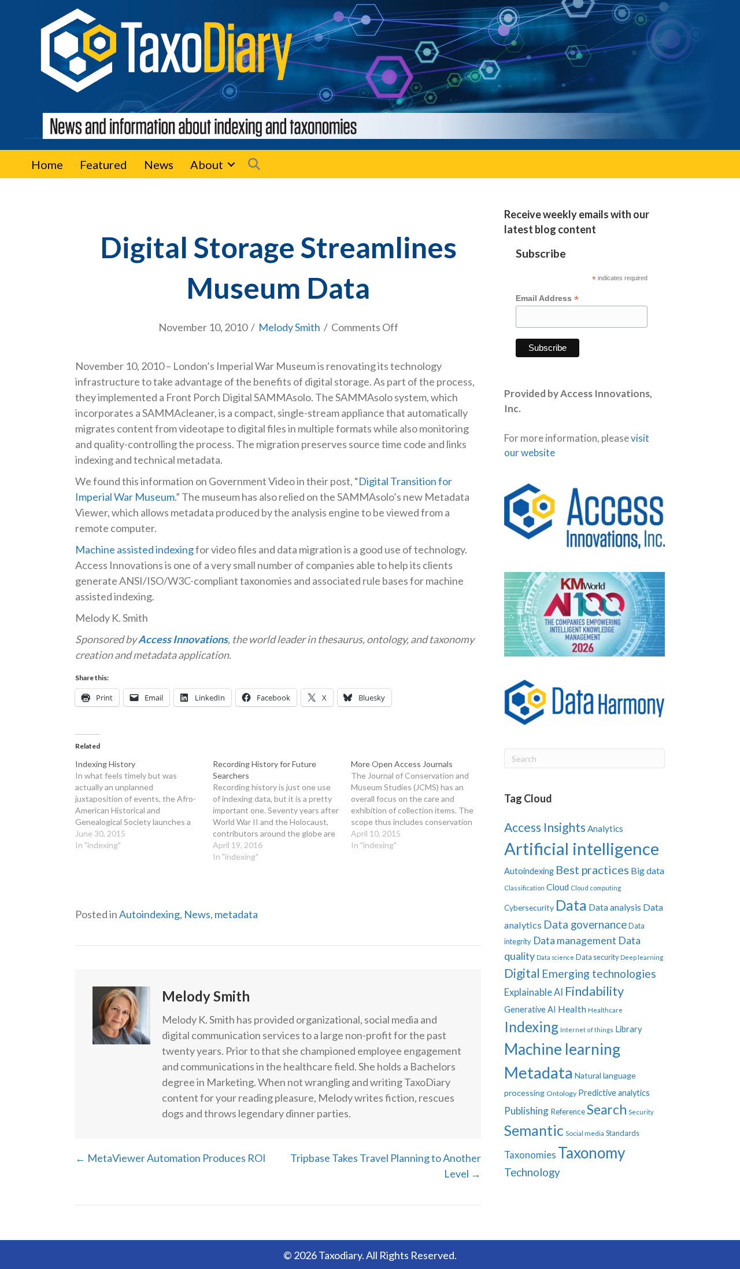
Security (641, 1112)
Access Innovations (183, 639)
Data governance (585, 924)
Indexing (531, 1026)
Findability (594, 991)
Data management (574, 940)
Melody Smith (289, 327)
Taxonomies (530, 1155)
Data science (555, 957)
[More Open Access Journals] (420, 804)
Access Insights (545, 827)
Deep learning (641, 957)
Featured (103, 164)
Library (628, 1029)
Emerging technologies (599, 973)
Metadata (538, 1072)
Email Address (547, 298)
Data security (597, 957)
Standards (622, 1133)
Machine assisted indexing (134, 549)
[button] (231, 164)
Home (47, 164)
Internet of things (586, 1029)
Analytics (605, 828)
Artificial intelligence (581, 848)
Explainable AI (533, 991)
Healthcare (605, 1010)
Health (572, 1008)
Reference (567, 1111)
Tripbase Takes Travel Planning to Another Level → (385, 1165)
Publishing (526, 1111)
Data (571, 905)
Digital (522, 973)
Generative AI (530, 1009)
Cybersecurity (529, 907)
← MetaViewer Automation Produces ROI (170, 1157)
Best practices (592, 869)
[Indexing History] (144, 804)
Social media (584, 1133)
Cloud (557, 887)
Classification (524, 888)
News (158, 164)
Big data (647, 870)
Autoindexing (149, 914)
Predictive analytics (614, 1093)
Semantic (534, 1130)
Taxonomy (591, 1152)
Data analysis (615, 907)
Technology (532, 1172)
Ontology (561, 1093)
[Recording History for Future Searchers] (281, 810)
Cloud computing (596, 888)
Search (607, 1109)
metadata (236, 914)
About (206, 164)
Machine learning (562, 1049)
